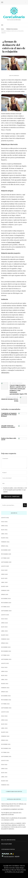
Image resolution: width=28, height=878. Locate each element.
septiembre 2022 (6, 708)
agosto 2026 (5, 517)
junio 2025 (4, 574)
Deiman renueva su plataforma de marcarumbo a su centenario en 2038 (13, 819)
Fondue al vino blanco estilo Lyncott (8, 438)
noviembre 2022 (6, 699)
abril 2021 (4, 776)
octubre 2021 (5, 752)
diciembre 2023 (6, 647)
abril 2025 (4, 582)
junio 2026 (4, 525)
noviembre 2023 (6, 651)
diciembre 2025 (6, 550)
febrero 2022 (5, 736)
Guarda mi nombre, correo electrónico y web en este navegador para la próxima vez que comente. (15, 490)
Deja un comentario (14, 75)
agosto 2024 (5, 614)
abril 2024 (4, 631)
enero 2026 (4, 546)
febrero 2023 (5, 687)
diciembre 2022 (6, 695)
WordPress (10, 872)
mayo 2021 (4, 772)
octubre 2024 (5, 606)
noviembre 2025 (6, 554)
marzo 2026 (4, 538)
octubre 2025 (5, 558)
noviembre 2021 (6, 748)
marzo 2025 (4, 586)
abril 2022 (4, 728)
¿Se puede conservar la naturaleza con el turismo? (8, 426)
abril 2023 (4, 679)
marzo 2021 (4, 780)
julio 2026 (4, 521)
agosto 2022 (5, 712)
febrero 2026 (5, 542)
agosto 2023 (5, 663)
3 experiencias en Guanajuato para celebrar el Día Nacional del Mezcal (9, 414)
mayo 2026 (4, 529)
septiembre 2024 (6, 610)
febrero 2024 (5, 639)
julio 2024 (4, 618)
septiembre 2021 (6, 756)
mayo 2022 (4, 724)
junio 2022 (4, 720)
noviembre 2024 (6, 602)
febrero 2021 (5, 785)
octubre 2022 (5, 704)
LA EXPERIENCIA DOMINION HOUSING (12, 809)
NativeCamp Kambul (13, 242)
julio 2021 (4, 764)
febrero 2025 (5, 590)
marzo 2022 (4, 732)
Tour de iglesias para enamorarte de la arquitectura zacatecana (11, 813)
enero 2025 (4, 594)
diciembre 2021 (5, 744)
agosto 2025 (5, 566)
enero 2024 (4, 643)
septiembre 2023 (6, 659)
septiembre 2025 (6, 562)
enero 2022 (4, 740)
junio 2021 (4, 768)
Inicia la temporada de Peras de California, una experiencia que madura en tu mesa (13, 804)
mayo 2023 (4, 675)
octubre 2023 (5, 655)
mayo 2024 (4, 627)
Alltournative (20, 123)
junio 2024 (4, 623)
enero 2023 (4, 691)
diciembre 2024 (6, 598)
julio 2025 (4, 570)
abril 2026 (4, 533)
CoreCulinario (14, 17)
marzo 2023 (4, 683)
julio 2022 (4, 716)
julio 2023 (4, 667)
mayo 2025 (4, 578)
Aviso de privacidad (6, 844)
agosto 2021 (5, 760)
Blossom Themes (16, 870)
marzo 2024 (4, 635)
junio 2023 (4, 671)
